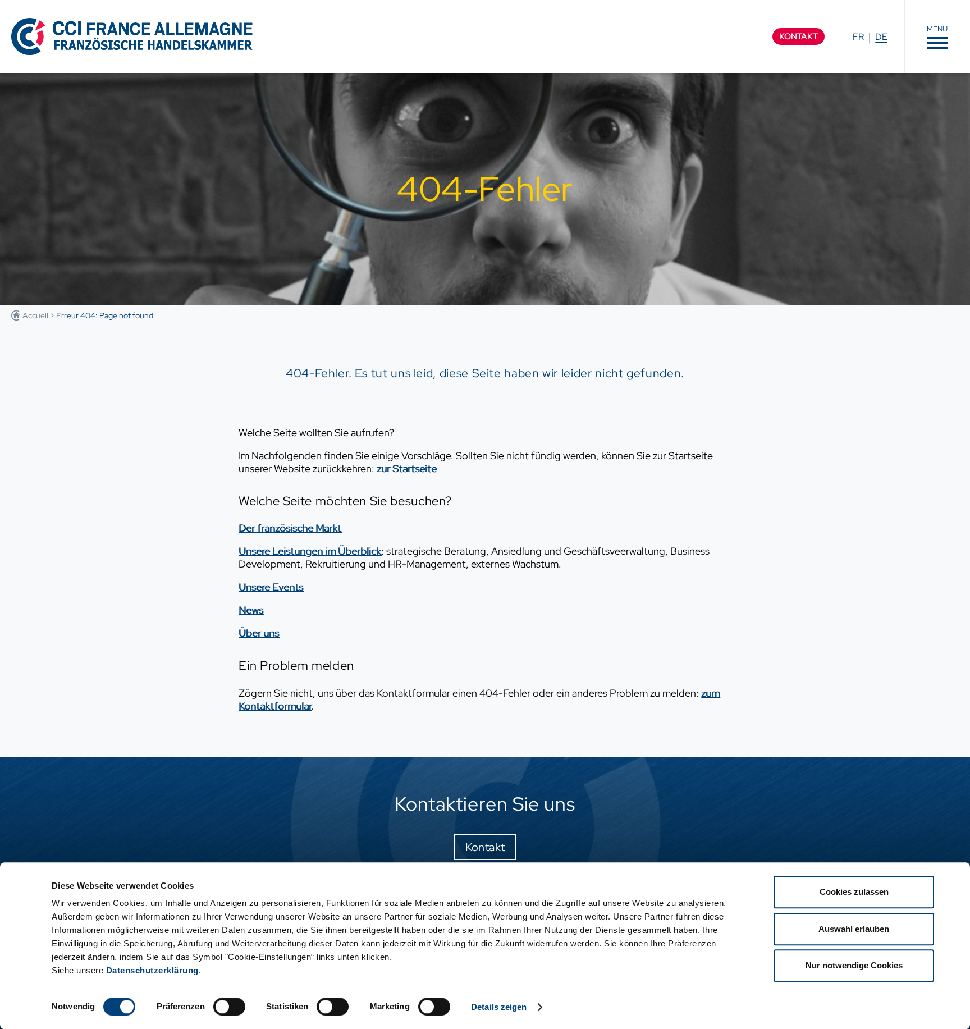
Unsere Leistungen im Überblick (310, 551)
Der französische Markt (290, 528)
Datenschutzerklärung (152, 970)
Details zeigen (499, 1007)
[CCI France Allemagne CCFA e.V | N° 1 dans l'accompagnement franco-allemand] (132, 36)
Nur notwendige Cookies (854, 965)
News (251, 609)
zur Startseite (407, 468)
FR (858, 37)
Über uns (259, 632)
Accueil (35, 315)
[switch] (229, 1007)
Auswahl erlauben (853, 929)
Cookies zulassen (854, 892)
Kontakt (798, 36)
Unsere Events (271, 586)
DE (881, 37)
